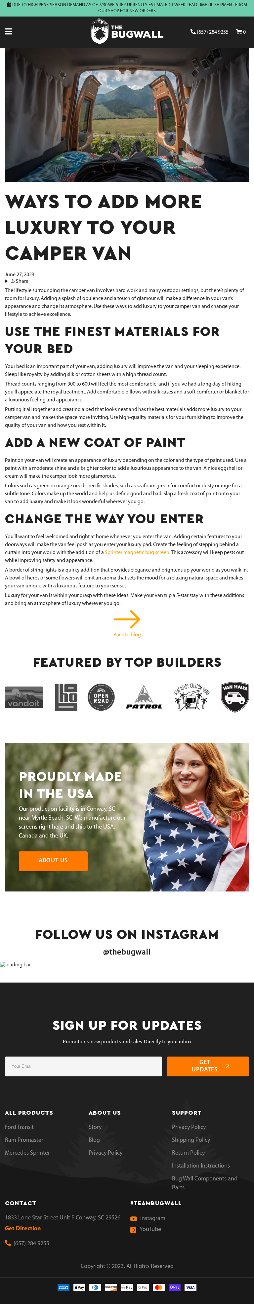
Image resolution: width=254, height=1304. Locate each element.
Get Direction (23, 1229)
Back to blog (127, 635)
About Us (53, 861)
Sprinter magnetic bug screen (137, 552)
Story (95, 1128)
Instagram (152, 1219)
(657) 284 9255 (212, 32)
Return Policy (188, 1153)
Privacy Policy (105, 1153)
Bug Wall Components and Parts (204, 1183)
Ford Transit (19, 1128)
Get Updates (205, 1066)
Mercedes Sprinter (27, 1153)
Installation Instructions (201, 1166)
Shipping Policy (191, 1140)
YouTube (150, 1230)
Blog (94, 1140)
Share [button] (21, 281)
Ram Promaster (24, 1140)
